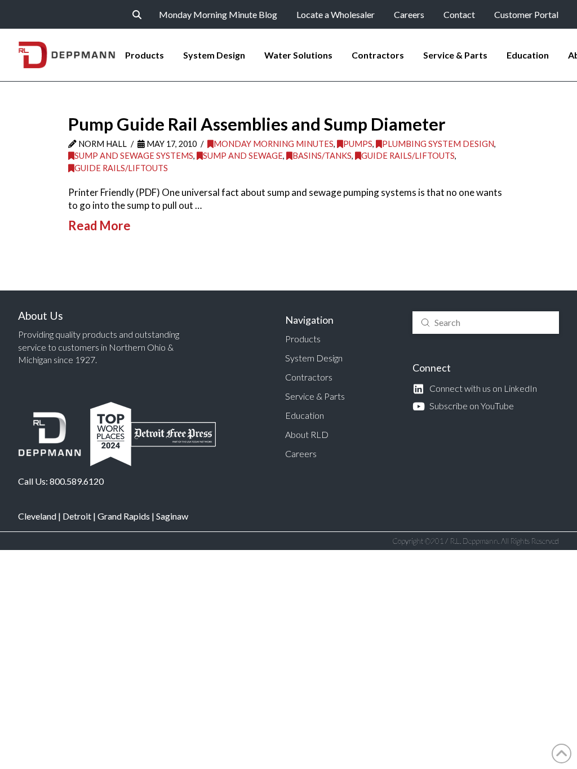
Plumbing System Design (438, 144)
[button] (137, 14)
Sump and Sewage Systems (133, 155)
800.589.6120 (77, 481)
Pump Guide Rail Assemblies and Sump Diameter (257, 124)
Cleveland (37, 516)
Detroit (77, 516)
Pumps (357, 144)
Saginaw (172, 516)
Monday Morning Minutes (274, 144)
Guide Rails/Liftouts (408, 155)
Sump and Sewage (243, 155)
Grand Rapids (123, 516)
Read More (99, 225)
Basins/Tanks (322, 155)
